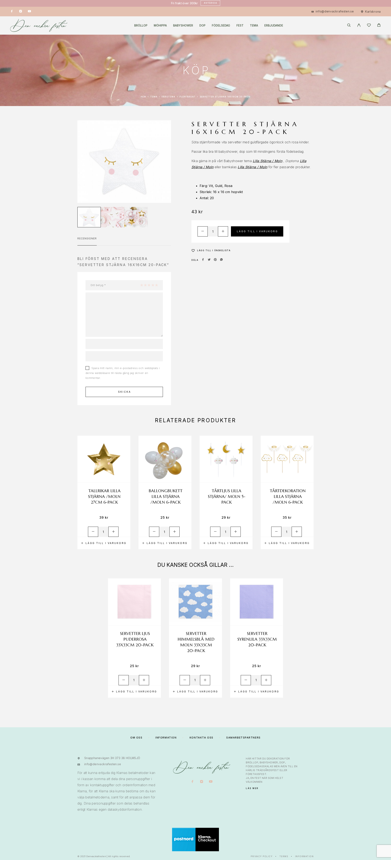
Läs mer (252, 788)
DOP (202, 25)
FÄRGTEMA (168, 96)
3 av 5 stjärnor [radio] (148, 285)
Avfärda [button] (210, 3)
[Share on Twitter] (209, 260)
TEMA (254, 25)
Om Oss (136, 737)
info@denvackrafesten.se (335, 11)
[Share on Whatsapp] (221, 260)
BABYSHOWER (183, 25)
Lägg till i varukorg (257, 231)
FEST (240, 25)
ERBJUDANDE (273, 25)
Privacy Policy (261, 856)
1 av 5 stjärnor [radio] (141, 285)
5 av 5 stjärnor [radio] (156, 285)
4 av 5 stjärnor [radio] (152, 285)
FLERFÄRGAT (188, 96)
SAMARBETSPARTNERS (243, 737)
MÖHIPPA (160, 25)
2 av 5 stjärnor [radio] (145, 285)
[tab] (87, 241)
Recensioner (87, 238)
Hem (143, 96)
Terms (283, 856)
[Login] (359, 25)
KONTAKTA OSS (201, 737)
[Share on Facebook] (203, 260)
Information (304, 856)
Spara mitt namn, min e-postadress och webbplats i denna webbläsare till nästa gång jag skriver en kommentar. (123, 372)
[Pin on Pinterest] (215, 260)
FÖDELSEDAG (221, 25)
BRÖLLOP (140, 25)
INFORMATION (166, 737)
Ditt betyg (98, 285)
